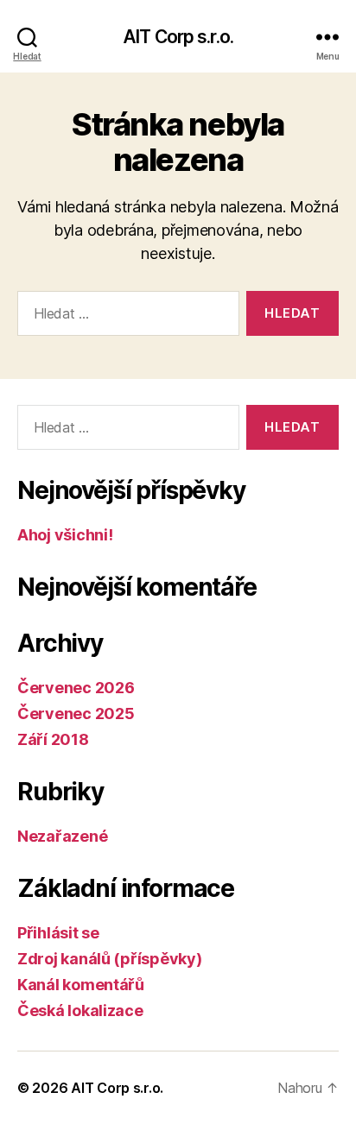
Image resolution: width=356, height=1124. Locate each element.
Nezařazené (62, 836)
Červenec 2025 (76, 713)
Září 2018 (53, 739)
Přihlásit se (58, 933)
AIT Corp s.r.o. (178, 37)
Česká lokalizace (80, 1010)
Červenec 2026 (76, 688)
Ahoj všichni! (65, 535)
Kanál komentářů (80, 985)
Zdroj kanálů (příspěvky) (109, 959)
